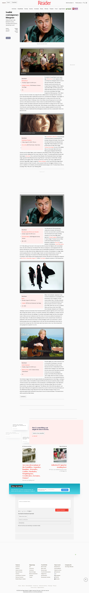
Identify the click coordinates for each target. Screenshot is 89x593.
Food (56, 8)
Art (30, 566)
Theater (51, 8)
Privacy (54, 585)
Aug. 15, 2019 (16, 32)
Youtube (57, 579)
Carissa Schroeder (49, 147)
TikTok (57, 577)
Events (31, 8)
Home (19, 585)
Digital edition (40, 587)
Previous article (27, 446)
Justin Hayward (26, 365)
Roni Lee (57, 242)
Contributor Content (20, 575)
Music (41, 8)
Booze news (44, 570)
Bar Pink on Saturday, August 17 (29, 258)
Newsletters (57, 566)
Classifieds (20, 8)
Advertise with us (43, 585)
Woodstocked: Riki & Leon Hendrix (30, 232)
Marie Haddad (42, 161)
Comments (23, 396)
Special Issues (19, 572)
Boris (23, 298)
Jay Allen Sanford (8, 30)
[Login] (86, 2)
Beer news (43, 568)
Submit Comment (61, 510)
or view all (34, 436)
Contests (36, 8)
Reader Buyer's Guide (21, 579)
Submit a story (57, 570)
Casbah (23, 303)
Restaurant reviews (45, 577)
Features (18, 564)
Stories (26, 8)
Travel (30, 577)
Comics (17, 573)
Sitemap (50, 585)
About (23, 585)
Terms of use (34, 587)
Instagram (57, 575)
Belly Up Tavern (25, 369)
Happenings (32, 564)
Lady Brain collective (52, 136)
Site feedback (57, 568)
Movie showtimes (33, 573)
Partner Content (19, 577)
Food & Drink (44, 564)
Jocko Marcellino (59, 244)
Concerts (31, 568)
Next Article (62, 446)
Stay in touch (57, 564)
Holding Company (26, 85)
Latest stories (19, 570)
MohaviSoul (25, 80)
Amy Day (28, 156)
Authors (17, 568)
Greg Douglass (52, 237)
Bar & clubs (43, 566)
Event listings (32, 572)
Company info (68, 564)
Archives (14, 8)
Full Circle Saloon (25, 236)
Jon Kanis (42, 258)
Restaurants (44, 575)
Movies (46, 8)
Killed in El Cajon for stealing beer (59, 466)
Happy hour (44, 573)
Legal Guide (62, 8)
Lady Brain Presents (26, 140)
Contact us (35, 585)
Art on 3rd (24, 145)
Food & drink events (46, 572)
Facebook (57, 572)
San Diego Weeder (69, 566)
